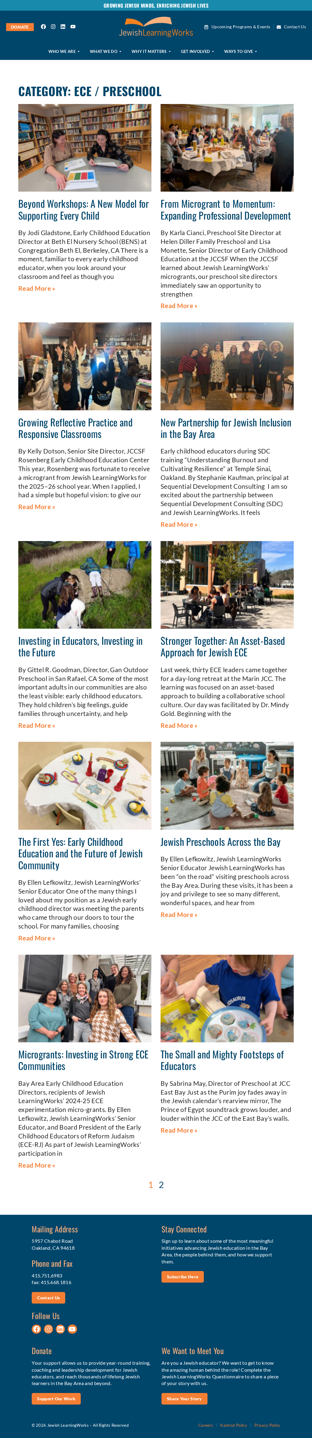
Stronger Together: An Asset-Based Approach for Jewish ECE (223, 646)
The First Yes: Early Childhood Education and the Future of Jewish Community (80, 853)
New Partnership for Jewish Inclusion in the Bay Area (226, 428)
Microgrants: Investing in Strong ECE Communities (83, 1060)
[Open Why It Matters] (169, 51)
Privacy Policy (267, 1425)
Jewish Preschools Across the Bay (221, 841)
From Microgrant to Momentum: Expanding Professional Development (226, 209)
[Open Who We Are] (78, 51)
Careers (205, 1425)
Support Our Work (56, 1398)
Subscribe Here (182, 1276)
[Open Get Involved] (212, 51)
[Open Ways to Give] (255, 51)
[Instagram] (53, 26)
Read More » (36, 288)
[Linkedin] (63, 26)
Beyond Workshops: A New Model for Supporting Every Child (83, 209)
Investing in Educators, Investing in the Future (80, 646)
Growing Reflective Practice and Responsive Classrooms (75, 428)
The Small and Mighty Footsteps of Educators (222, 1060)
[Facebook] (43, 26)
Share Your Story (184, 1398)
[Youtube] (72, 26)
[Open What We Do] (120, 51)
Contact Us (48, 1297)
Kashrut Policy (233, 1425)
